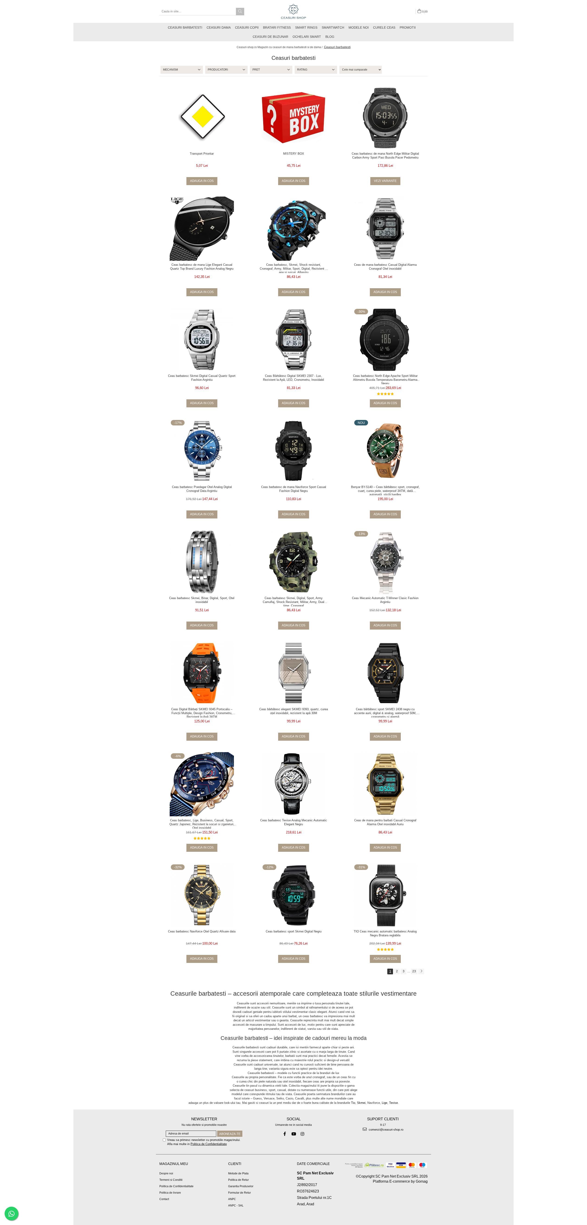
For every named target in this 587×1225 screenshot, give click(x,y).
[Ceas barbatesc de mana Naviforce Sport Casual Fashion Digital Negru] (293, 451)
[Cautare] (240, 11)
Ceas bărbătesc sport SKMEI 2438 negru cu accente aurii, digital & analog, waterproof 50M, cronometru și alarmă (385, 712)
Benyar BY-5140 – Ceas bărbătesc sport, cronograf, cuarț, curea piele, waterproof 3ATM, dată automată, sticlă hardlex (385, 490)
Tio (353, 1102)
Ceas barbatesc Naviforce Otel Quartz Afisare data (201, 931)
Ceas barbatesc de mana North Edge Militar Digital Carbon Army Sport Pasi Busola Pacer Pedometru (385, 155)
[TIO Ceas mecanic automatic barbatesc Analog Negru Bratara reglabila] (385, 895)
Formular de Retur (239, 1192)
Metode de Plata (238, 1173)
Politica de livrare (170, 1192)
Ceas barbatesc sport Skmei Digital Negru (293, 931)
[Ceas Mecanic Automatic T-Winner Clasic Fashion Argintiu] (385, 562)
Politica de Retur (238, 1179)
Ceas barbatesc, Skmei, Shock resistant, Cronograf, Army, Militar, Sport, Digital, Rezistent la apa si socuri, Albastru (293, 268)
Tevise (393, 1102)
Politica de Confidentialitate (209, 1144)
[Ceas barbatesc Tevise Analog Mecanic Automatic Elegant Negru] (293, 784)
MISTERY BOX (293, 153)
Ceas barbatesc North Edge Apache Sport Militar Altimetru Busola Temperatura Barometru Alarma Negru (385, 379)
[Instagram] (303, 1134)
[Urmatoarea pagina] (421, 971)
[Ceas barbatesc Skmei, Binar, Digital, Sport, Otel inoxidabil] (201, 562)
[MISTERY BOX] (293, 117)
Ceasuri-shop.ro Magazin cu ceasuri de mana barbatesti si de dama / (280, 47)
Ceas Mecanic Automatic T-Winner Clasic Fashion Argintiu (385, 600)
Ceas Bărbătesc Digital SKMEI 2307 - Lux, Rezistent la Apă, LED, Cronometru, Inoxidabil (293, 377)
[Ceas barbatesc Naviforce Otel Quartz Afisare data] (201, 895)
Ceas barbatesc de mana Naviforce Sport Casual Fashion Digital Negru (293, 489)
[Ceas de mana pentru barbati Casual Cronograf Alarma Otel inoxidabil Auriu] (385, 784)
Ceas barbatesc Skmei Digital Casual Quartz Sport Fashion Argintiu (201, 377)
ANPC (232, 1199)
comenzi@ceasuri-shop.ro (385, 1129)
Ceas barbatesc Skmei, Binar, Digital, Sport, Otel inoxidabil (201, 600)
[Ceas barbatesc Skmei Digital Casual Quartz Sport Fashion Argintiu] (201, 340)
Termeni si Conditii (171, 1179)
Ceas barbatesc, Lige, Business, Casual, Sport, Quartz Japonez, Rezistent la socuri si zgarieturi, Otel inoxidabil (201, 824)
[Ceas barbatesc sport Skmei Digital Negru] (293, 895)
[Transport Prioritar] (201, 117)
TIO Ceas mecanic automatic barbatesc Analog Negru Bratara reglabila (385, 933)
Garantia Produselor (240, 1186)
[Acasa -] (293, 11)
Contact (164, 1199)
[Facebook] (285, 1134)
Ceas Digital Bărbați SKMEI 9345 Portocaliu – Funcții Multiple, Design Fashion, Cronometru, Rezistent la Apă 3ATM (201, 712)
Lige (384, 1102)
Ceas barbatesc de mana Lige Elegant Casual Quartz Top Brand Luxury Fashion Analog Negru (201, 266)
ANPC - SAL (236, 1205)
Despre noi (166, 1173)
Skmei (361, 1102)
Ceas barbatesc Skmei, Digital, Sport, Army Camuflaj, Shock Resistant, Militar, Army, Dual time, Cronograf (293, 601)
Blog (329, 36)
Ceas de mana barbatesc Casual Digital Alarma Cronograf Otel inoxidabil (385, 266)
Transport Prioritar (202, 153)
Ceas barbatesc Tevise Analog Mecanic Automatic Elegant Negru (293, 822)
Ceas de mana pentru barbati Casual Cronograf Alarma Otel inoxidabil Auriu (385, 822)
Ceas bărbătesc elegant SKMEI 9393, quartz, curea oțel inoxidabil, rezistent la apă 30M (293, 711)
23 (414, 971)
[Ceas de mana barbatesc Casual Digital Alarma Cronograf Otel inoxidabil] (385, 229)
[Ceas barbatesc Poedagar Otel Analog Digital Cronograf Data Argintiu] (201, 451)
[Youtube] (294, 1134)
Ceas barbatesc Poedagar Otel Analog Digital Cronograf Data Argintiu (202, 489)
